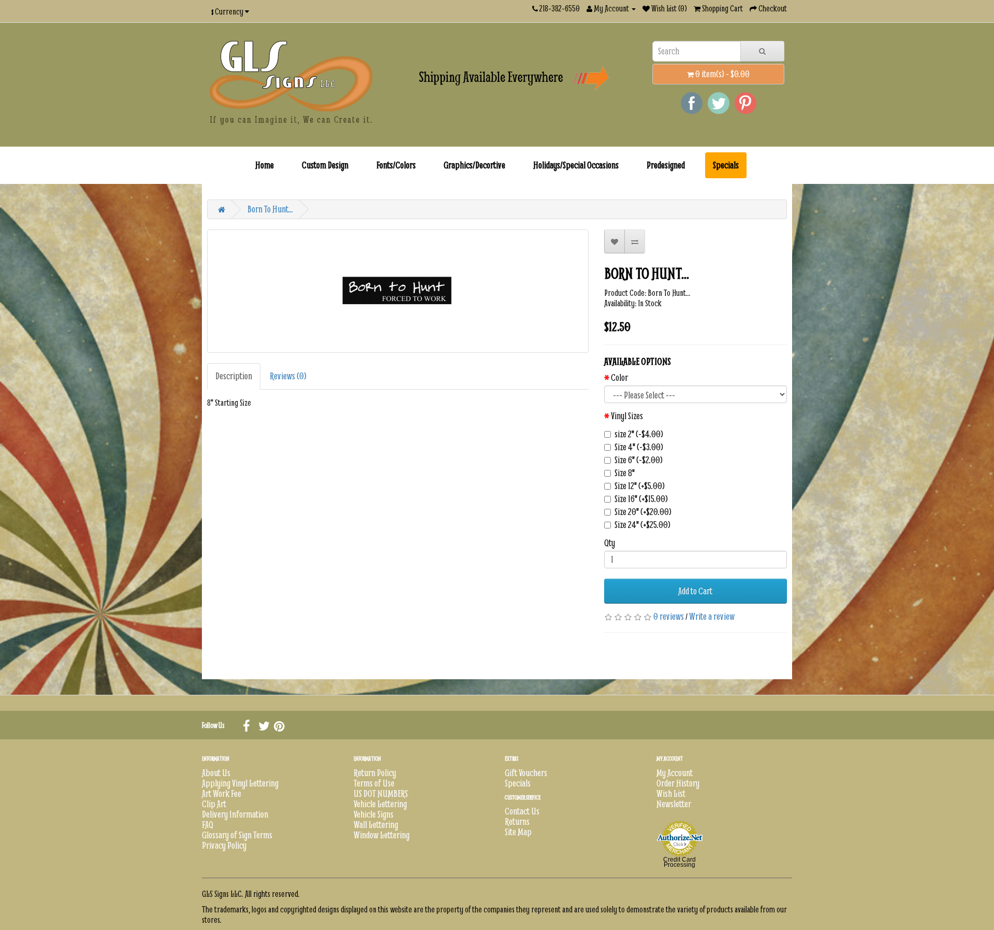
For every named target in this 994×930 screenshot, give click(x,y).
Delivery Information (235, 814)
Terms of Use (374, 783)
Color (619, 378)
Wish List (670, 793)
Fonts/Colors (396, 165)
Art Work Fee (221, 793)
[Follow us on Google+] (279, 725)
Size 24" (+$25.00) (642, 525)
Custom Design (325, 165)
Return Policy (375, 773)
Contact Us (522, 811)
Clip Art (214, 804)
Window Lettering (382, 835)
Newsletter (673, 804)
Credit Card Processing (679, 862)
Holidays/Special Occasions (576, 165)
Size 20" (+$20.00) (643, 512)
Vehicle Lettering (380, 804)
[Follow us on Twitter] (263, 725)
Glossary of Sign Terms (237, 835)
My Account (674, 773)
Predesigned (666, 165)
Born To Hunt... (270, 209)
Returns (517, 821)
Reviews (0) (288, 376)
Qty (609, 543)
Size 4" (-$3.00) (639, 447)
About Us (216, 773)
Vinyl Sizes (627, 416)
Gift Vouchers (526, 773)
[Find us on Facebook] (248, 725)
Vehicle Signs (373, 814)
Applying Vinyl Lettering (240, 783)
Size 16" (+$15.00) (641, 499)
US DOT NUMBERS (381, 793)
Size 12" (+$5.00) (640, 486)
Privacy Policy (224, 845)
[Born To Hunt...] (398, 291)
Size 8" (625, 473)
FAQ (207, 825)
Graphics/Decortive (474, 165)
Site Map (518, 832)
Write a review (712, 616)
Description (233, 376)
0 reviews (668, 616)
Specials (726, 165)
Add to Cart (695, 591)
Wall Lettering (376, 825)
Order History (677, 783)
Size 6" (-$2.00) (639, 460)
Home (264, 165)
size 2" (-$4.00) (639, 434)
